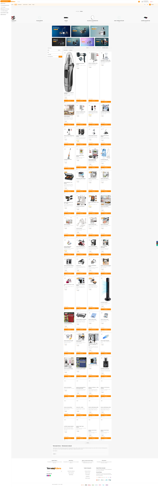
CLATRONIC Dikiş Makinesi (80, 206)
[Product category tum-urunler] (13, 19)
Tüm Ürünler (68, 95)
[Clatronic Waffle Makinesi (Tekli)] (106, 403)
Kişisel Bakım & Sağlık (67, 94)
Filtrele (60, 56)
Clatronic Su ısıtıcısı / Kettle (92, 364)
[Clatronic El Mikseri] (81, 222)
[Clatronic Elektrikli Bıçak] (106, 220)
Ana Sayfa (77, 11)
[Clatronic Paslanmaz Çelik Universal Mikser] (81, 337)
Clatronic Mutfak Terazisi (92, 319)
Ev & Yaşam (95, 136)
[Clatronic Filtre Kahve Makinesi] (69, 261)
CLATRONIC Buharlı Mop (68, 159)
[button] (69, 101)
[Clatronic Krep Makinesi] (93, 281)
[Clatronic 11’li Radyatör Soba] (93, 57)
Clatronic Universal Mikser (68, 407)
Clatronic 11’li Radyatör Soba (92, 63)
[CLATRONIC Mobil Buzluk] (69, 317)
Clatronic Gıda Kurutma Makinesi (106, 265)
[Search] (139, 1)
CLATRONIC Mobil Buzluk (68, 323)
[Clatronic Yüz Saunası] (69, 445)
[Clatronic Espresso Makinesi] (93, 242)
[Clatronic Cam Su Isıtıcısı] (93, 174)
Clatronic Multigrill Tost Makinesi (81, 319)
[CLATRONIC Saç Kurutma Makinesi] (81, 57)
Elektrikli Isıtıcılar (94, 64)
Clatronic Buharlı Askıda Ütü (92, 135)
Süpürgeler (102, 137)
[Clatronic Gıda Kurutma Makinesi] (106, 261)
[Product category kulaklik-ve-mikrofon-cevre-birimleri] (93, 19)
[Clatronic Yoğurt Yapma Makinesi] (81, 422)
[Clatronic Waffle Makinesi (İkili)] (93, 403)
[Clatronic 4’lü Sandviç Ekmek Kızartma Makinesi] (69, 110)
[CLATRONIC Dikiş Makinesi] (81, 200)
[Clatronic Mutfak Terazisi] (93, 315)
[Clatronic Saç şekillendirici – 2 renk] (93, 339)
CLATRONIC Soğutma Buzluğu (81, 368)
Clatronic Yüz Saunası (67, 449)
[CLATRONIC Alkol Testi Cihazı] (93, 108)
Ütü (88, 136)
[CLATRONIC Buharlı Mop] (69, 153)
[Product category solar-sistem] (40, 19)
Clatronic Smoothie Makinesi (68, 368)
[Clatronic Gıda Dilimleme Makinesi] (93, 261)
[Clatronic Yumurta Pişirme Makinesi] (93, 424)
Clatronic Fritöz (78, 265)
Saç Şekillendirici (96, 347)
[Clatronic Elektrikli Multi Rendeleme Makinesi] (69, 242)
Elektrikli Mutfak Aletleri (67, 117)
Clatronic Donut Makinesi (104, 206)
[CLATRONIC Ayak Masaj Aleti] (106, 108)
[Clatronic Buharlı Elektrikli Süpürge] (106, 132)
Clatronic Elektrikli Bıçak (104, 224)
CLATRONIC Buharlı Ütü (104, 159)
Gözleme (70, 118)
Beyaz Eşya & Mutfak (70, 427)
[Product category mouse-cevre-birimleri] (66, 19)
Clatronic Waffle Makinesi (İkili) (93, 407)
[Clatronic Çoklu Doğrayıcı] (106, 174)
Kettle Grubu (96, 179)
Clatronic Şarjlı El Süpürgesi (105, 340)
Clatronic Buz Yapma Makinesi (81, 178)
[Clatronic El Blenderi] (69, 220)
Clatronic (71, 50)
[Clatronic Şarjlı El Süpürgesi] (106, 337)
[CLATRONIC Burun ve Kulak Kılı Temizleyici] (69, 72)
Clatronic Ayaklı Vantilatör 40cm (69, 135)
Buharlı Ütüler (91, 136)
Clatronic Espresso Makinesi (92, 246)
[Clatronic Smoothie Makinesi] (69, 362)
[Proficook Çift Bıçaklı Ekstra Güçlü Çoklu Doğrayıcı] (93, 445)
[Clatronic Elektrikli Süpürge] (81, 242)
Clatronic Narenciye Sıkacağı (68, 340)
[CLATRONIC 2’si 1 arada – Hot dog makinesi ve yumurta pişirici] (106, 55)
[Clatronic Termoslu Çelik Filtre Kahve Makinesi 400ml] (81, 383)
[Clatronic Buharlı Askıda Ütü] (93, 132)
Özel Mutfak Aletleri (78, 179)
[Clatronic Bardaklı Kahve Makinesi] (81, 132)
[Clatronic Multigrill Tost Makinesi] (81, 315)
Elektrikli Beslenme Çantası (80, 449)
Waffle (68, 119)
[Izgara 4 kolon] (100, 47)
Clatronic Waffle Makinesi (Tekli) (106, 407)
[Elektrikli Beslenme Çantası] (81, 445)
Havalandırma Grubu (67, 136)
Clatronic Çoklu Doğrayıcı (105, 178)
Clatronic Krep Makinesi (92, 284)
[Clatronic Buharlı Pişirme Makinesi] (81, 151)
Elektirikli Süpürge (106, 137)
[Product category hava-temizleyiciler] (119, 19)
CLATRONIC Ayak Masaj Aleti (105, 111)
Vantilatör (71, 136)
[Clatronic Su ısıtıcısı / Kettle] (93, 360)
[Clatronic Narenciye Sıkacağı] (69, 337)
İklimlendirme (90, 65)
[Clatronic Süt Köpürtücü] (69, 383)
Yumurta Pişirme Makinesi (105, 62)
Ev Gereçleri (81, 450)
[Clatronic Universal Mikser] (69, 403)
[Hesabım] (145, 4)
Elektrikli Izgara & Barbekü (68, 118)
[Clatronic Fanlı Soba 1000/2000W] (106, 242)
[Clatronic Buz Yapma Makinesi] (81, 174)
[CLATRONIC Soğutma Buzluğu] (81, 362)
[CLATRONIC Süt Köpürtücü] (106, 362)
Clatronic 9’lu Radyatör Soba (80, 111)
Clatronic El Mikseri (79, 228)
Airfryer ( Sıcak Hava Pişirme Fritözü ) (80, 267)
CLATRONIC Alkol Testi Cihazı (93, 111)
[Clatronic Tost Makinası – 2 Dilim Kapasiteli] (93, 383)
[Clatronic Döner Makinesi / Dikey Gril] (93, 198)
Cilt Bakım (65, 450)
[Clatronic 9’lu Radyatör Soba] (81, 108)
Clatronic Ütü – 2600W (79, 407)
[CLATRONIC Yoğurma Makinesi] (69, 422)
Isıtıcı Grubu (90, 64)
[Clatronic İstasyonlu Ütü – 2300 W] (69, 281)
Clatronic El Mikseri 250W (92, 224)
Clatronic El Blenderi (67, 224)
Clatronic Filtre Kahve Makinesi (69, 265)
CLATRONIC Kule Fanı (104, 302)
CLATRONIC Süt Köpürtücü (105, 368)
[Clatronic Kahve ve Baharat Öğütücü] (81, 281)
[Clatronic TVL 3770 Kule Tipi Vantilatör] (106, 383)
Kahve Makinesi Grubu (79, 137)
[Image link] (54, 484)
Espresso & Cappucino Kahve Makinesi (93, 248)
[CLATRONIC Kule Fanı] (106, 289)
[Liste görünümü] (96, 47)
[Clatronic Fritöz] (81, 261)
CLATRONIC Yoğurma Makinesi (69, 426)
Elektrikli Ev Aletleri (90, 137)
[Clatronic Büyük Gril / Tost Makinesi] (69, 176)
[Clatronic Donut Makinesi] (106, 200)
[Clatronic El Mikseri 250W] (93, 220)
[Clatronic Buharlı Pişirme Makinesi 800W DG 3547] (93, 153)
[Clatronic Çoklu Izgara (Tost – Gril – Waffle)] (69, 198)
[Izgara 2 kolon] (97, 47)
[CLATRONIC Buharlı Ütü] (106, 153)
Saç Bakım (92, 347)
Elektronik (65, 427)
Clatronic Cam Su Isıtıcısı (92, 178)
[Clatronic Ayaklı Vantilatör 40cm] (69, 132)
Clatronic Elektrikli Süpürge (80, 246)
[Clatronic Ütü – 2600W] (81, 403)
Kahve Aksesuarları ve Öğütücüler (80, 287)
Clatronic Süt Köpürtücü (67, 387)
